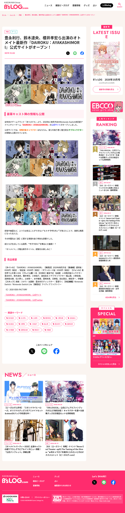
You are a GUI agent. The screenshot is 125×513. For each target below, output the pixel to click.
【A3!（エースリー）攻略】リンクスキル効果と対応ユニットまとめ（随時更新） (109, 187)
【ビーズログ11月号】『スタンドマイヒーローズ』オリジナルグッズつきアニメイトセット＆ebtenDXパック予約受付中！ (24, 410)
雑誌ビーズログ (62, 5)
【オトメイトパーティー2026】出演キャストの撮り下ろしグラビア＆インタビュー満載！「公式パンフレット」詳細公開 (23, 449)
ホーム (4, 15)
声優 (20, 15)
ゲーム (14, 32)
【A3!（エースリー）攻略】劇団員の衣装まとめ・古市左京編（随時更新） (109, 288)
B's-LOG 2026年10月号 (106, 79)
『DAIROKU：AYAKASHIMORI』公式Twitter (24, 300)
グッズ (87, 5)
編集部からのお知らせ (62, 485)
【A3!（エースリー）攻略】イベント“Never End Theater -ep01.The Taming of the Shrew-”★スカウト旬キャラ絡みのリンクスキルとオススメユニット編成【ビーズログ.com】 (109, 223)
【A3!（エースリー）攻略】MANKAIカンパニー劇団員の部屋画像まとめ (109, 258)
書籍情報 (76, 5)
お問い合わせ (25, 497)
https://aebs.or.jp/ (104, 501)
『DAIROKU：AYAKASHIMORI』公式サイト (23, 294)
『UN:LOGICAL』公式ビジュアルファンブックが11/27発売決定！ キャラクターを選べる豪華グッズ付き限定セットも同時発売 (64, 410)
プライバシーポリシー (42, 497)
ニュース (48, 5)
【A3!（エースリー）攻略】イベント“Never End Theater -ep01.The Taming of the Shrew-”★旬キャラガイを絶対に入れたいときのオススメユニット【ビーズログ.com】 (64, 450)
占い (95, 5)
